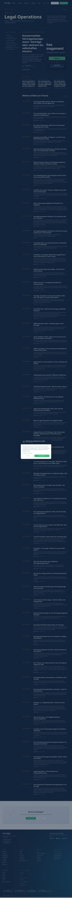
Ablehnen (28, 455)
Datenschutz (30, 453)
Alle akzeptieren (42, 455)
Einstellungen (25, 453)
